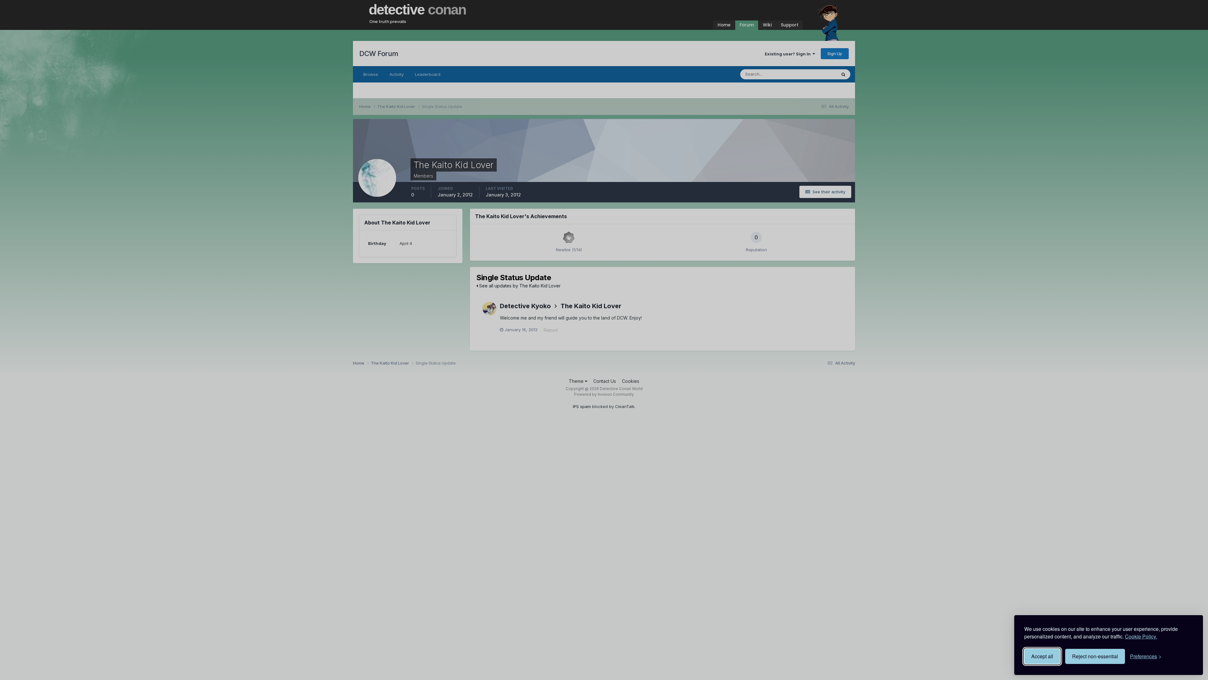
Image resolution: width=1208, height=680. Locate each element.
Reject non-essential (1095, 656)
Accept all (1042, 656)
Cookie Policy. (1141, 636)
